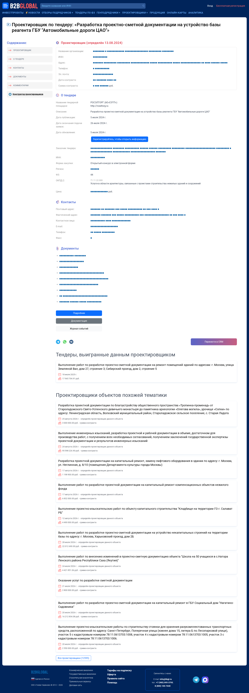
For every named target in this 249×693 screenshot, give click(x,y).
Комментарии (21, 85)
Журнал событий (79, 328)
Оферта (111, 674)
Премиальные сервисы (80, 681)
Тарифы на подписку (119, 670)
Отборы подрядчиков (56, 12)
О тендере (18, 59)
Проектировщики (134, 12)
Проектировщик (22, 50)
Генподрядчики (107, 12)
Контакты (18, 68)
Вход (210, 5)
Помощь (112, 682)
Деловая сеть (75, 685)
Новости (34, 12)
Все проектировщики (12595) (73, 658)
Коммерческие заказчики (81, 670)
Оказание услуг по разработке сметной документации (95, 580)
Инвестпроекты (12, 12)
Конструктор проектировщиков (28, 94)
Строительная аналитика (81, 678)
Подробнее (79, 313)
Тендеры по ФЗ (85, 12)
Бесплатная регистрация (230, 5)
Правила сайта (115, 678)
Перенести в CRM (214, 341)
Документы (19, 76)
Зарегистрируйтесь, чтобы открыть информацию (119, 139)
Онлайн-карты (176, 12)
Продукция (157, 12)
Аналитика (195, 12)
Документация (79, 321)
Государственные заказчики (82, 674)
